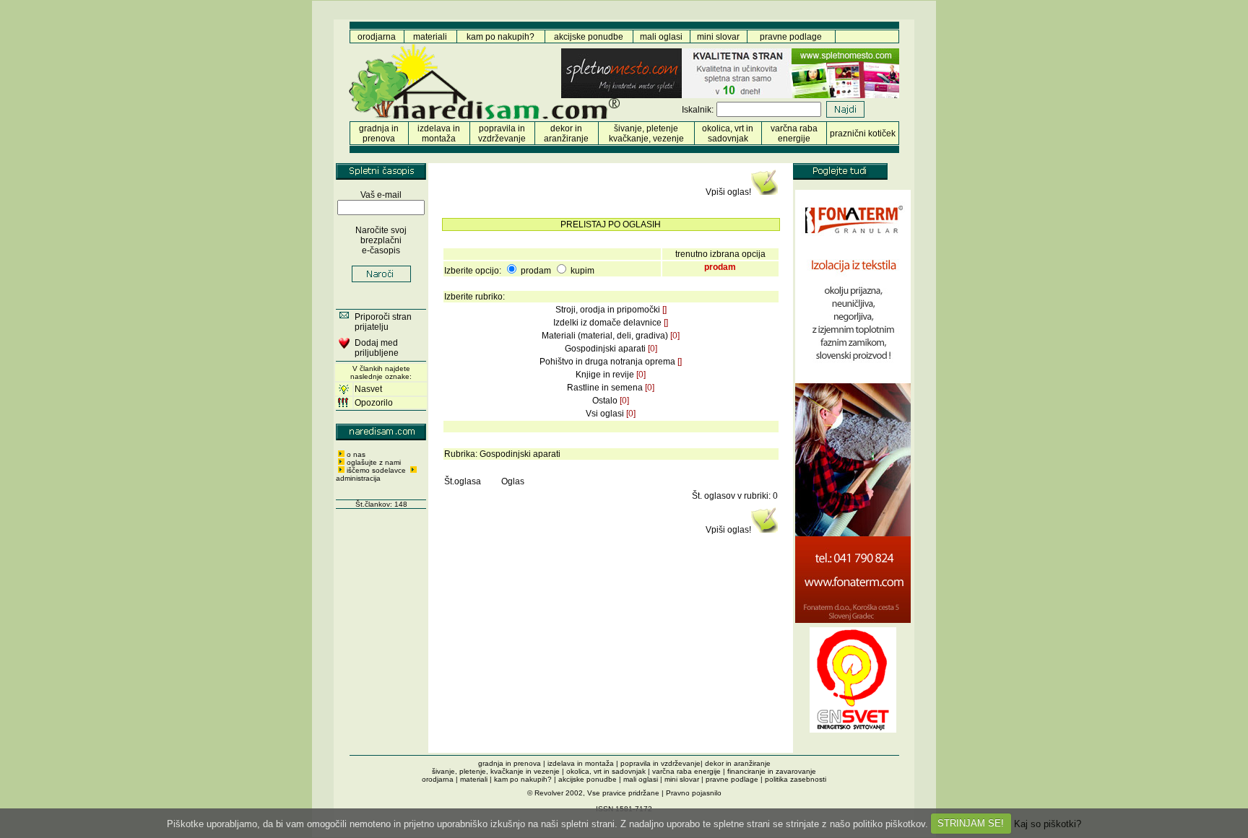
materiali (430, 37)
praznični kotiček (863, 133)
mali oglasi (640, 779)
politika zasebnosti (795, 779)
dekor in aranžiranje (566, 133)
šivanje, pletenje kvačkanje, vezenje (646, 133)
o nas (356, 454)
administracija (358, 478)
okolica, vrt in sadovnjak (727, 133)
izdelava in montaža (438, 133)
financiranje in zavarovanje (771, 771)
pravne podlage (791, 37)
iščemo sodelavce (377, 470)
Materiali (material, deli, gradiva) (605, 336)
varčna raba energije (794, 133)
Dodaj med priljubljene (377, 348)
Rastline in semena (605, 388)
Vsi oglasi (605, 414)
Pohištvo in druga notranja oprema (607, 362)
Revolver (548, 793)
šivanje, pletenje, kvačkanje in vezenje (496, 771)
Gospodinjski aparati (605, 349)
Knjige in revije (605, 375)
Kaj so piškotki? (1047, 823)
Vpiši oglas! (728, 192)
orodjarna (377, 37)
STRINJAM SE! (970, 823)
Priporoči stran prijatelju (383, 322)
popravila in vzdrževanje (502, 133)
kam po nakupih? (500, 37)
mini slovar (718, 37)
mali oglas (660, 37)
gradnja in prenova (379, 133)
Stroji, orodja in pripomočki (607, 310)
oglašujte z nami (374, 462)
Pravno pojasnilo (694, 793)
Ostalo (605, 401)
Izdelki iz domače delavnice (607, 323)
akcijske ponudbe (588, 37)
